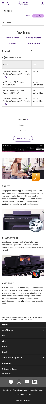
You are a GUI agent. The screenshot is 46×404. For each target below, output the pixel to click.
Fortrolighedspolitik (36, 390)
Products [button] (5, 324)
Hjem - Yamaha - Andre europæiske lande (14, 318)
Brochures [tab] (12, 43)
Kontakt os (7, 390)
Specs (21, 125)
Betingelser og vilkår (20, 390)
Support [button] (4, 352)
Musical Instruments (36, 318)
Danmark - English (10, 369)
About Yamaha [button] (6, 363)
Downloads (6, 22)
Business (5, 373)
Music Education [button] (7, 330)
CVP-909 (29, 320)
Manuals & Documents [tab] (33, 37)
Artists (4, 341)
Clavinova (21, 320)
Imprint (28, 394)
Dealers (4, 346)
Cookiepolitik (19, 394)
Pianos (6, 320)
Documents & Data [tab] (33, 43)
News (3, 335)
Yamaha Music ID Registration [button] (12, 357)
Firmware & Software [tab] (12, 37)
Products (13, 320)
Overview (22, 119)
